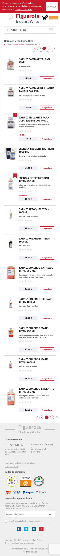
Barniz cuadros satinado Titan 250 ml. (36, 269)
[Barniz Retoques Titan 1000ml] (10, 207)
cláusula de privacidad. (33, 521)
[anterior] (34, 48)
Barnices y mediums (18, 44)
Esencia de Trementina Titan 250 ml (34, 180)
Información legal (20, 549)
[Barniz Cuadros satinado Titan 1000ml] (10, 296)
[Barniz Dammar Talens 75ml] (10, 56)
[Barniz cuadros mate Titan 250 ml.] (10, 325)
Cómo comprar (11, 466)
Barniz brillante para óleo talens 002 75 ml (34, 119)
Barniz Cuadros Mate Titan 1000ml (33, 361)
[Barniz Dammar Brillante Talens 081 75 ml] (10, 86)
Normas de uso (30, 552)
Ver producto (47, 78)
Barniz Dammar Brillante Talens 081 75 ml (36, 90)
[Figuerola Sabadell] (27, 18)
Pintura (9, 44)
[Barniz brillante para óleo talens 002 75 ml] (10, 115)
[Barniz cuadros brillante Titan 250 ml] (10, 386)
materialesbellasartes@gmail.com (20, 463)
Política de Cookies (39, 549)
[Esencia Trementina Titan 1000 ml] (10, 146)
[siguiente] (54, 48)
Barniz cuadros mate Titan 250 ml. (33, 330)
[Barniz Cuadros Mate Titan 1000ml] (10, 357)
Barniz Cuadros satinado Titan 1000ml (36, 301)
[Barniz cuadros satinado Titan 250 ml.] (10, 265)
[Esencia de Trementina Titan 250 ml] (10, 175)
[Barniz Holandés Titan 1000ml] (10, 236)
